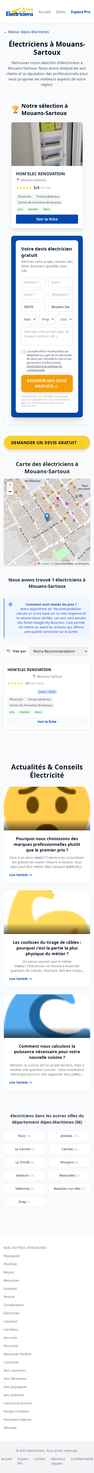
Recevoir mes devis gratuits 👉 (47, 383)
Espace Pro (80, 11)
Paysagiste (12, 1256)
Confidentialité (82, 1459)
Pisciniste (11, 1346)
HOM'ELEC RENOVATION (40, 173)
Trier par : (20, 651)
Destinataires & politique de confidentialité (44, 368)
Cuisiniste (11, 1362)
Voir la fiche (47, 219)
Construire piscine (18, 1403)
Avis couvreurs (15, 1370)
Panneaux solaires (17, 1419)
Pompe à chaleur (16, 1411)
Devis (60, 11)
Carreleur (11, 1329)
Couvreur (11, 1321)
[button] (47, 517)
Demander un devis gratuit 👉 (47, 442)
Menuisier (11, 1280)
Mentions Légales (58, 1461)
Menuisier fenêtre (17, 1354)
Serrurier (11, 1337)
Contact (39, 1459)
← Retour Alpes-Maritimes (26, 31)
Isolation (10, 1288)
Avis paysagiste (15, 1387)
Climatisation (14, 1305)
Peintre (9, 1297)
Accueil (45, 11)
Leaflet (44, 563)
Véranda (10, 1427)
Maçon (9, 1272)
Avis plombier (14, 1395)
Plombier (10, 1264)
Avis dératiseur (15, 1378)
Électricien (12, 1313)
